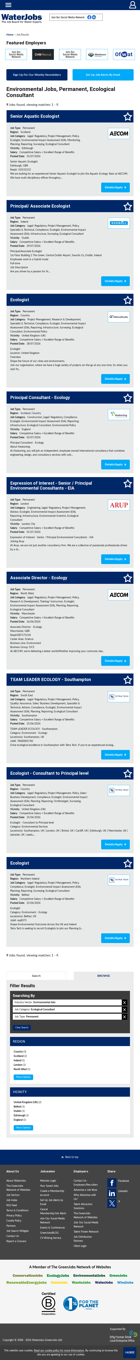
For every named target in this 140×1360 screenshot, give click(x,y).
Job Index (11, 1200)
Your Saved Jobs (49, 1186)
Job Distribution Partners (83, 1239)
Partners (11, 1226)
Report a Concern (16, 1241)
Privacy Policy (14, 1215)
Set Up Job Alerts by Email (51, 1202)
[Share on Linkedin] (111, 1193)
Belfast (19, 1106)
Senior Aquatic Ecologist (34, 116)
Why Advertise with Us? (85, 1197)
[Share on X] (111, 1203)
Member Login (48, 1181)
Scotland (20, 1056)
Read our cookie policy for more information (59, 1350)
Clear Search (21, 1027)
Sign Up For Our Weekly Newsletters (37, 74)
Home (9, 35)
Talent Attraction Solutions (83, 1206)
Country (20, 1051)
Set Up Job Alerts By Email (103, 74)
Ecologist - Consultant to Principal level (49, 773)
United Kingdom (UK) (27, 1102)
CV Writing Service (50, 1238)
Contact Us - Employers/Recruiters (86, 1183)
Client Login (80, 1246)
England (20, 1120)
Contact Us (12, 1236)
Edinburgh (21, 1115)
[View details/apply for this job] (119, 133)
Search (36, 975)
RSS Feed (11, 1205)
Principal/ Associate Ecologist (40, 206)
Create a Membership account (52, 1193)
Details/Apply (113, 187)
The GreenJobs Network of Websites (18, 1188)
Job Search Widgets (17, 1231)
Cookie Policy (13, 1221)
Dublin (19, 1111)
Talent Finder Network (86, 1232)
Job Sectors (13, 1195)
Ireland (19, 1060)
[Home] (21, 19)
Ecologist (19, 299)
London (20, 1065)
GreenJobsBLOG (49, 1233)
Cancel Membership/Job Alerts (53, 1211)
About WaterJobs (16, 1181)
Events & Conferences (52, 1228)
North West (22, 1069)
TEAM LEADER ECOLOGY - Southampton (50, 679)
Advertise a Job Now (85, 1190)
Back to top (71, 1157)
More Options (23, 1077)
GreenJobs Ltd (53, 1340)
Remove (124, 1002)
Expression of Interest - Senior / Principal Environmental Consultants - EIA (51, 485)
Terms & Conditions (17, 1210)
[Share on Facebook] (111, 1182)
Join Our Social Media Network (52, 1220)
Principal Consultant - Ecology (40, 397)
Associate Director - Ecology (38, 577)
